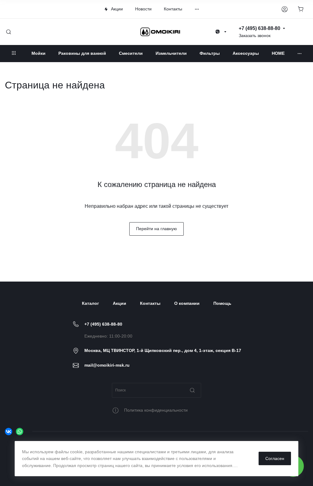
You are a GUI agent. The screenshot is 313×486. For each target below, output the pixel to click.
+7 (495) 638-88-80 (103, 324)
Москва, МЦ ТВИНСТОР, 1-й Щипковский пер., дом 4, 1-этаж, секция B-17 (162, 350)
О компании (187, 303)
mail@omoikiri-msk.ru (107, 365)
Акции (119, 303)
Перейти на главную (156, 228)
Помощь (222, 303)
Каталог (90, 303)
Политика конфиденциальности (156, 410)
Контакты (150, 303)
